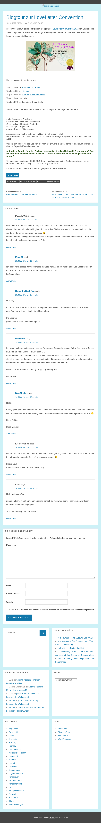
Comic (12, 736)
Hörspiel (12, 763)
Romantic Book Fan (31, 87)
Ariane (12, 701)
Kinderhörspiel (15, 784)
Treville (52, 817)
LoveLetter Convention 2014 (66, 29)
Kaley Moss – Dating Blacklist (71, 648)
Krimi (11, 787)
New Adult (13, 794)
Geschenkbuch (15, 749)
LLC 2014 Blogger (27, 181)
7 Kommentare (35, 23)
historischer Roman (17, 753)
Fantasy (12, 742)
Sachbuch (13, 798)
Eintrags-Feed (64, 732)
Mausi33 (19, 257)
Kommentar (12, 545)
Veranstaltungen (16, 804)
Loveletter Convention (48, 181)
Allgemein (13, 175)
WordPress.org (64, 739)
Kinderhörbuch (15, 780)
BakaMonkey (21, 393)
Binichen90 (20, 338)
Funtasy (12, 746)
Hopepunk (13, 756)
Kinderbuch (14, 777)
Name (8, 585)
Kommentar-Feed (65, 736)
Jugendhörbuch (16, 773)
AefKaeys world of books (33, 95)
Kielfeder (26, 91)
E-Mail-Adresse (12, 594)
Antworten (11, 247)
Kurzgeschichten (16, 791)
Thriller (12, 801)
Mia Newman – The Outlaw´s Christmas (75, 638)
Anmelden (62, 729)
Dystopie (13, 739)
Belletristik (13, 732)
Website (9, 602)
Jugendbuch (14, 770)
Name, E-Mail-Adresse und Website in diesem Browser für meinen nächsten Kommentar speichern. (51, 610)
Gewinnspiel (12, 181)
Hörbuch (13, 760)
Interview (13, 767)
